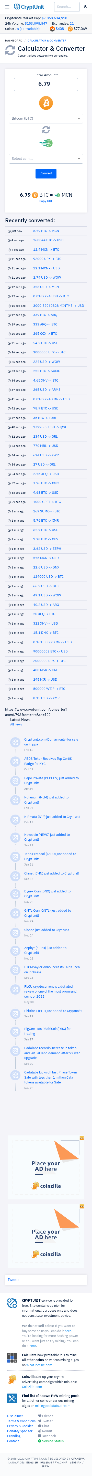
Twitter (47, 1421)
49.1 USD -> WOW (47, 595)
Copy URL (46, 201)
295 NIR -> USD (45, 679)
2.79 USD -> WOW (47, 277)
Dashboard (13, 40)
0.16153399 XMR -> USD (52, 642)
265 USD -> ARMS (47, 390)
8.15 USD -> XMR (46, 698)
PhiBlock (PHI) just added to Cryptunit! (53, 1011)
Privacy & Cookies (20, 1426)
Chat (45, 1426)
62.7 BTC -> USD (46, 530)
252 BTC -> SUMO (46, 371)
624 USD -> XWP (46, 455)
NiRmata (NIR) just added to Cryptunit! (53, 817)
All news (16, 724)
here (68, 1331)
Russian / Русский (53, 1462)
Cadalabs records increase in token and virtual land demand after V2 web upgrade (52, 1053)
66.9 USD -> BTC (46, 586)
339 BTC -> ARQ (45, 315)
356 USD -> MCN (46, 287)
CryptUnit (32, 7)
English (32, 1462)
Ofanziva (78, 1458)
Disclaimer (15, 1416)
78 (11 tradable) (27, 29)
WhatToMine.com (39, 1365)
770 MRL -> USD (45, 446)
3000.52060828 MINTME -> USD (58, 306)
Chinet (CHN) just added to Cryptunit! (51, 873)
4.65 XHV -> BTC (45, 380)
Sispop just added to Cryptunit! (47, 930)
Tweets (13, 1280)
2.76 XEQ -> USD (46, 474)
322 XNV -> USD (45, 623)
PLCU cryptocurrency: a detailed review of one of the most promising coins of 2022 (50, 991)
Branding (13, 1436)
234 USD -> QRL (45, 436)
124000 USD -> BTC (48, 576)
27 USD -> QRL (44, 464)
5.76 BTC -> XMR (46, 520)
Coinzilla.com (32, 1387)
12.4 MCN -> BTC (46, 249)
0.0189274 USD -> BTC (51, 296)
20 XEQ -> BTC (44, 614)
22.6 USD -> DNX (46, 567)
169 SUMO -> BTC (46, 511)
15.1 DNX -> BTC (46, 633)
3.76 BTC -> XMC (46, 483)
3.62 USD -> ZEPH (47, 549)
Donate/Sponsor (19, 1431)
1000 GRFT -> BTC (47, 502)
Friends (47, 1416)
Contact (13, 1441)
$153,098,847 (36, 23)
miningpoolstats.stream (52, 1406)
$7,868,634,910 (54, 18)
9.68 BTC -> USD (46, 492)
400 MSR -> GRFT (46, 670)
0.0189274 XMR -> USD (51, 399)
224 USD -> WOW (46, 362)
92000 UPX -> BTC (47, 259)
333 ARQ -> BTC (45, 324)
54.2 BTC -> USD (46, 343)
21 (72, 23)
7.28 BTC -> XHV (45, 539)
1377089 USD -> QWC (50, 427)
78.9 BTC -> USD (46, 408)
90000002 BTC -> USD (50, 651)
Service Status (52, 1441)
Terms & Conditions (21, 1421)
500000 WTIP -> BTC (49, 689)
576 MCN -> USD (46, 558)
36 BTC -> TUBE (45, 418)
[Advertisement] (46, 1116)
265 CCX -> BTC (45, 333)
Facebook (48, 1436)
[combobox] (46, 118)
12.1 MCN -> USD (46, 268)
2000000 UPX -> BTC (49, 352)
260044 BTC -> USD (48, 240)
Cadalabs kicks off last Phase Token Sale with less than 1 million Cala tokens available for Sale (50, 1077)
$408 (60, 29)
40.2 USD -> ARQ (46, 605)
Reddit (46, 1431)
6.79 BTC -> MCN (46, 231)
